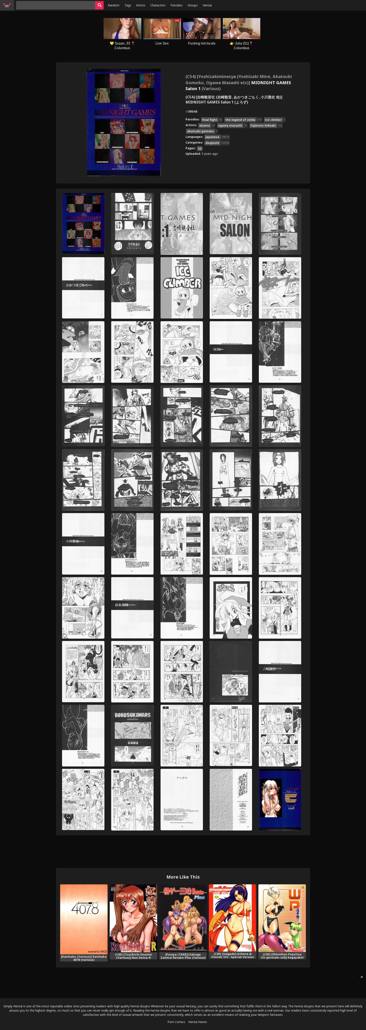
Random (113, 5)
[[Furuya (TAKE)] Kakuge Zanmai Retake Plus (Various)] (183, 918)
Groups (193, 5)
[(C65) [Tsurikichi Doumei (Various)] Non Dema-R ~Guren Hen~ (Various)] (133, 918)
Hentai (207, 5)
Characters (157, 5)
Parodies (177, 5)
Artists (140, 5)
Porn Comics (176, 1022)
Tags (128, 5)
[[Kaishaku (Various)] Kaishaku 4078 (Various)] (84, 919)
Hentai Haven (197, 1022)
